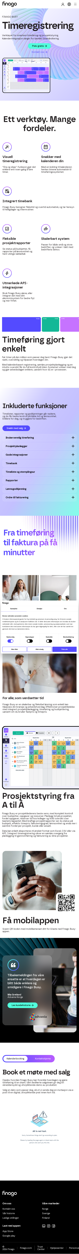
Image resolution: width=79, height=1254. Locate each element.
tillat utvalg (40, 649)
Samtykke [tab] (13, 608)
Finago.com (26, 1248)
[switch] (30, 641)
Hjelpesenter (57, 1248)
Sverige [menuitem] (46, 1213)
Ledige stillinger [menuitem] (10, 1218)
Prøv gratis (38, 46)
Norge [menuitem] (45, 1209)
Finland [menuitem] (45, 1218)
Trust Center (41, 1248)
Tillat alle (64, 649)
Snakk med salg (15, 428)
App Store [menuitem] (7, 1231)
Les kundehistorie (21, 1005)
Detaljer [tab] (39, 608)
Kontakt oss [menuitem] (8, 1209)
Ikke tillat (14, 649)
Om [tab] (65, 608)
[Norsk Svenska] (69, 4)
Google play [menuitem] (8, 1236)
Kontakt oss (38, 52)
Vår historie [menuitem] (8, 1213)
